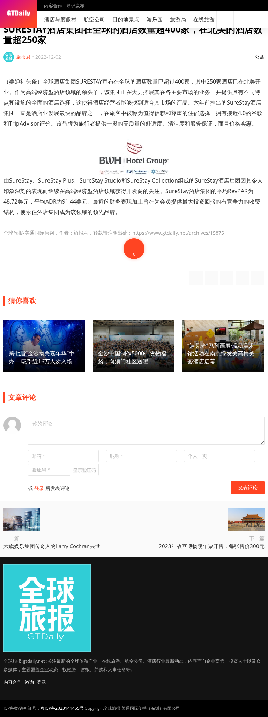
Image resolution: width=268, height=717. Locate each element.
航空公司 (94, 19)
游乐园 (155, 19)
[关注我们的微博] (185, 19)
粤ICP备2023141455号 (62, 708)
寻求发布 (75, 5)
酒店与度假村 (60, 19)
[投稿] (242, 19)
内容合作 (53, 5)
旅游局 (178, 19)
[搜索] (225, 19)
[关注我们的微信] (196, 19)
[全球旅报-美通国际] (18, 14)
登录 (39, 488)
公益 (260, 57)
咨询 (29, 682)
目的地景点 (126, 19)
